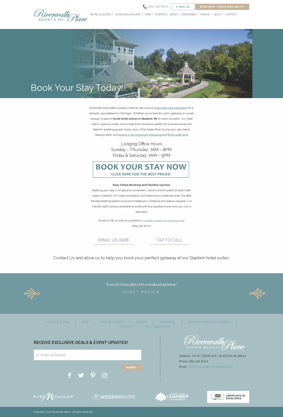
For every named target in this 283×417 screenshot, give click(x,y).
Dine (148, 14)
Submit (131, 367)
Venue (205, 14)
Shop (173, 14)
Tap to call (169, 240)
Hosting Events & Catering (209, 322)
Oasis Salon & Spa (128, 14)
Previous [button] (31, 293)
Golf (217, 14)
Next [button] (257, 293)
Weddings (188, 14)
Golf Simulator (157, 326)
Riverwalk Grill (178, 134)
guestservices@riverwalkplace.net (163, 220)
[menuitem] (100, 15)
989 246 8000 (157, 6)
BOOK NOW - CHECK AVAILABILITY (222, 6)
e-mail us (183, 6)
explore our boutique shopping (140, 134)
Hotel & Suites (100, 14)
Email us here (113, 240)
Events (160, 14)
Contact (231, 14)
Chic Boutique (112, 322)
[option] (141, 286)
